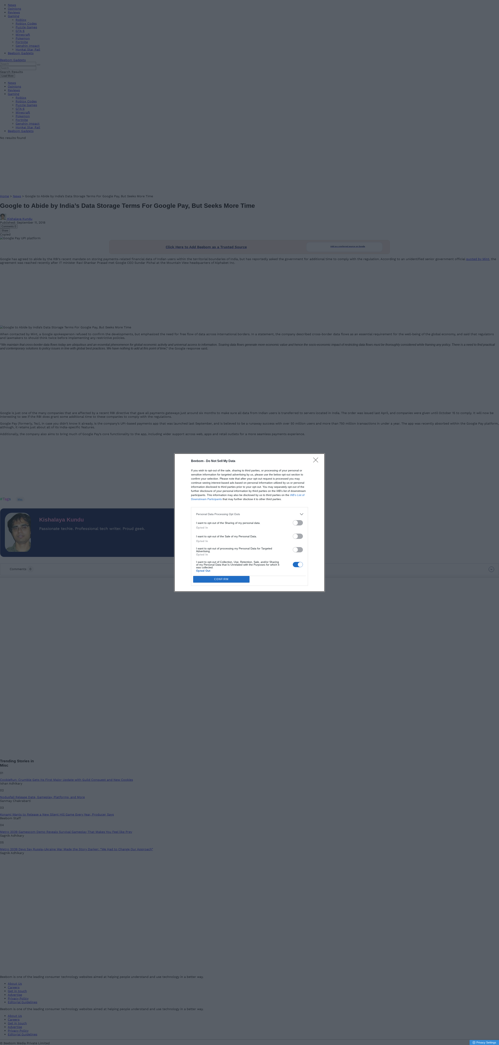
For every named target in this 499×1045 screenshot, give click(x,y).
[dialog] (249, 523)
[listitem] (249, 514)
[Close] (317, 461)
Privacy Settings (486, 1042)
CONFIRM (221, 579)
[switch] (298, 522)
